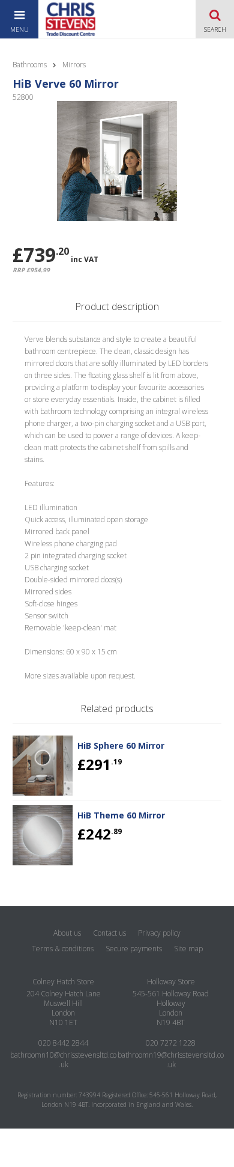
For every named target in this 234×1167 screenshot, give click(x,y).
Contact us (109, 933)
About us (67, 933)
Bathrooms (30, 64)
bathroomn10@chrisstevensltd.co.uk (63, 1060)
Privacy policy (159, 933)
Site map (188, 948)
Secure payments (134, 948)
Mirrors (74, 64)
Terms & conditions (63, 948)
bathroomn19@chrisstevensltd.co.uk (171, 1060)
